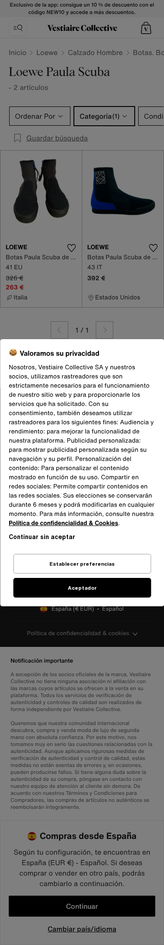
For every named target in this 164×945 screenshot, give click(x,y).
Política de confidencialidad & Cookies (63, 523)
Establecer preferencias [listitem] (82, 563)
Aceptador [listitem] (82, 587)
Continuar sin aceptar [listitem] (42, 536)
